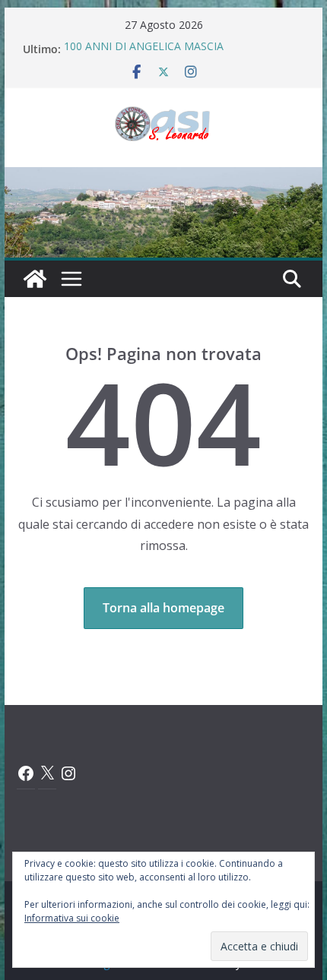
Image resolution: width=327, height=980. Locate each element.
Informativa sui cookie (71, 918)
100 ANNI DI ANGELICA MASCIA (144, 48)
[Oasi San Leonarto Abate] (163, 177)
